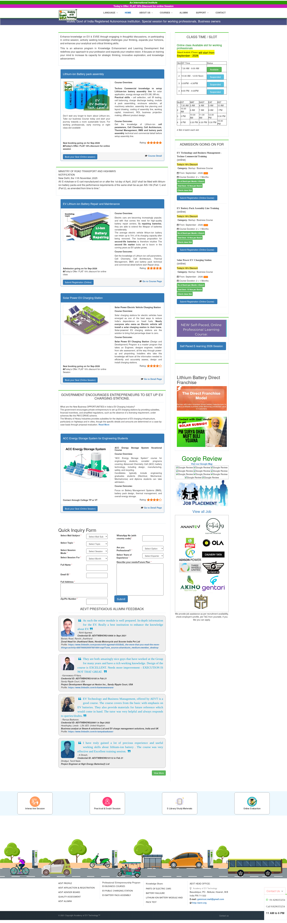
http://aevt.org (199, 902)
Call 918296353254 (275, 906)
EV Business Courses (113, 886)
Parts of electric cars (158, 888)
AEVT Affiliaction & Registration (76, 887)
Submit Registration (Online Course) (197, 197)
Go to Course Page (152, 281)
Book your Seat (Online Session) (80, 379)
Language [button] (109, 12)
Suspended (215, 76)
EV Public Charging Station (117, 890)
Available (214, 69)
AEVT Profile (65, 883)
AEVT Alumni (65, 901)
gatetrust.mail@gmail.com (210, 899)
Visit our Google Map (202, 463)
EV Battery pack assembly (116, 895)
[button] (145, 12)
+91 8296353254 (277, 900)
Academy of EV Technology (204, 888)
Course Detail (155, 155)
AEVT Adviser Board (69, 892)
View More (159, 772)
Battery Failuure (155, 893)
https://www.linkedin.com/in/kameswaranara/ (91, 687)
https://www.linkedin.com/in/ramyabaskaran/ (90, 731)
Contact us (224, 915)
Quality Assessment (69, 896)
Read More (104, 424)
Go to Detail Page (153, 378)
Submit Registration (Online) (78, 282)
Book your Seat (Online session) (80, 156)
